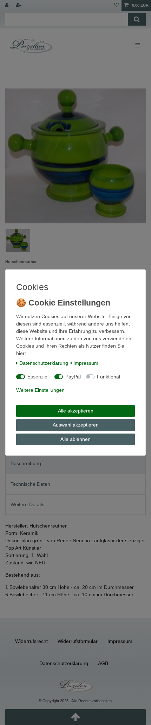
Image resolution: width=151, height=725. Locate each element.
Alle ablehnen (75, 439)
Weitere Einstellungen (40, 390)
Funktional (108, 377)
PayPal (73, 377)
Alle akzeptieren (75, 411)
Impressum (85, 363)
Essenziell (38, 377)
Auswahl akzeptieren (76, 425)
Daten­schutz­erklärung (43, 363)
